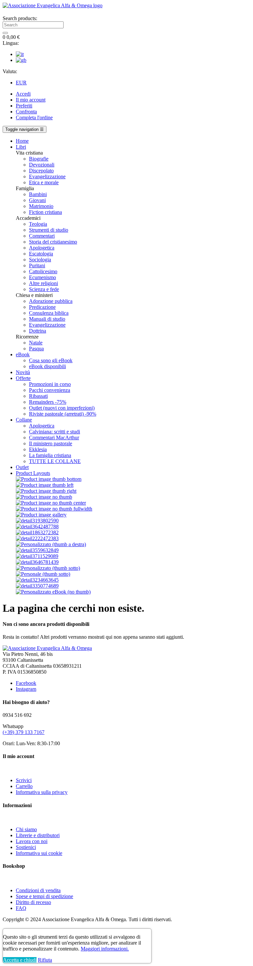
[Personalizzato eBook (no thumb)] (53, 592)
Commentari (42, 236)
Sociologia (40, 259)
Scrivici (24, 780)
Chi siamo (26, 829)
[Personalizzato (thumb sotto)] (48, 568)
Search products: (20, 18)
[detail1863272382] (37, 532)
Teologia (38, 224)
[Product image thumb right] (46, 491)
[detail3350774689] (37, 586)
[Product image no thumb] (44, 497)
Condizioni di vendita (38, 890)
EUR (21, 82)
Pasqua (36, 348)
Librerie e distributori (38, 835)
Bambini (38, 194)
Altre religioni (43, 283)
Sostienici (26, 847)
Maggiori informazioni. (105, 948)
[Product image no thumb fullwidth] (54, 509)
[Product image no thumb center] (51, 503)
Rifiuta (45, 960)
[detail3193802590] (37, 520)
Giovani (37, 200)
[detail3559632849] (37, 550)
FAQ (21, 908)
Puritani (37, 265)
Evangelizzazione (47, 176)
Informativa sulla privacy (42, 792)
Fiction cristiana (45, 212)
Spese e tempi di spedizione (44, 896)
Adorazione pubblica (50, 301)
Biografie (38, 158)
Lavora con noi (31, 841)
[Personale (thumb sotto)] (43, 574)
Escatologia (41, 253)
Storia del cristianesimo (53, 242)
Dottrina (37, 331)
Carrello (24, 786)
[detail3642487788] (37, 526)
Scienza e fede (44, 289)
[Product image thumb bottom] (48, 479)
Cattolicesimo (43, 271)
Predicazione (42, 307)
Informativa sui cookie (39, 853)
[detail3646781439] (37, 562)
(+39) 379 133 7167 (23, 732)
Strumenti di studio (48, 230)
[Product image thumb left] (44, 485)
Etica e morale (44, 182)
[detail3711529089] (37, 556)
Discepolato (41, 170)
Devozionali (41, 164)
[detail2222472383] (37, 538)
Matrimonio (41, 206)
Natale (35, 342)
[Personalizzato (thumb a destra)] (51, 544)
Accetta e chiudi (20, 960)
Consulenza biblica (49, 313)
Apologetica (41, 247)
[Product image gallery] (41, 514)
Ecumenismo (42, 277)
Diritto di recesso (33, 902)
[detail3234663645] (37, 580)
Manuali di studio (47, 319)
